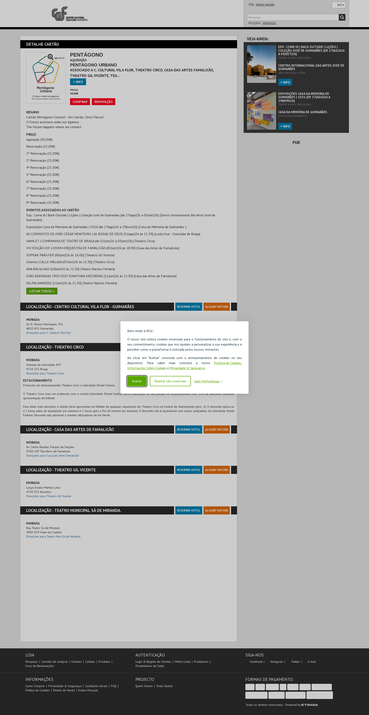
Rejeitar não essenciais (170, 381)
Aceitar (137, 381)
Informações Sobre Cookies (146, 368)
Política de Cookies (227, 363)
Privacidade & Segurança (187, 368)
